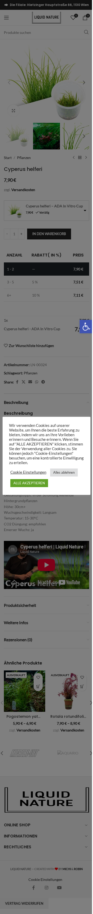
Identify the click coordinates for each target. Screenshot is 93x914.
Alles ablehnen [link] (64, 472)
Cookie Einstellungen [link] (28, 472)
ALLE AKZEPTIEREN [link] (29, 483)
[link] (86, 326)
